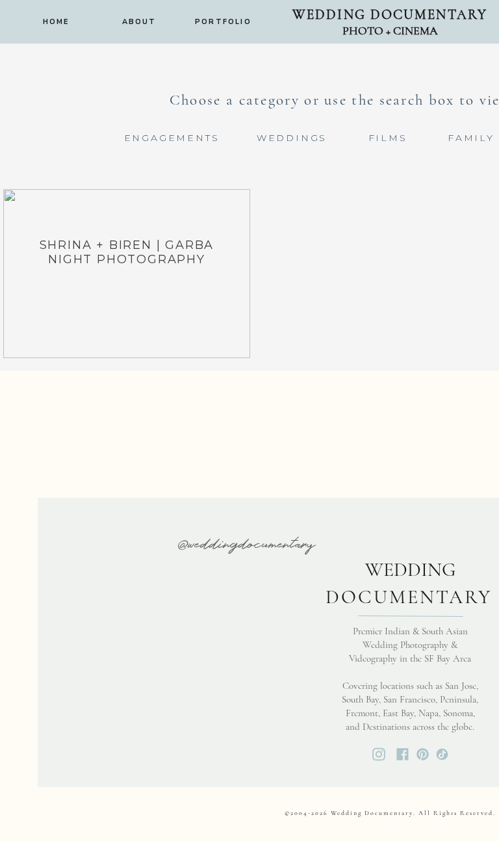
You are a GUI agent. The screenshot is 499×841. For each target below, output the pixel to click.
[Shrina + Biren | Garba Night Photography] (126, 273)
